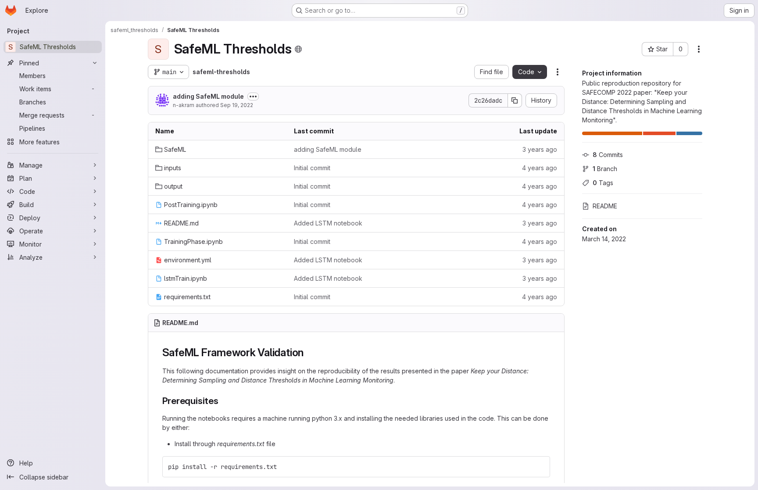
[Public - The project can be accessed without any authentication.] (298, 49)
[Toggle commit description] (253, 96)
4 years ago (539, 168)
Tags (603, 182)
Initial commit (312, 168)
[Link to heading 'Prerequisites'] (223, 400)
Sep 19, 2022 (236, 105)
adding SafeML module (208, 96)
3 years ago (539, 149)
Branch (605, 168)
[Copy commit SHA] (515, 100)
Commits (608, 154)
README (605, 206)
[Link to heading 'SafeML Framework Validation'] (309, 352)
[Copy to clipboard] (540, 467)
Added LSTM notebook (328, 223)
